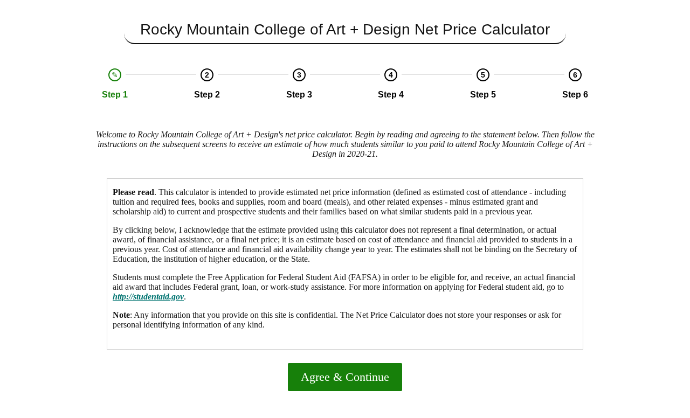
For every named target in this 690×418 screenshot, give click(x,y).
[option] (115, 84)
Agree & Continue (345, 377)
